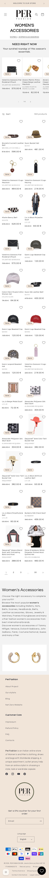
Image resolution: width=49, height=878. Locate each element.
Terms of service (18, 871)
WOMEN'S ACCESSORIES (28, 37)
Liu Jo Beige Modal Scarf (12, 401)
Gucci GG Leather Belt (34, 292)
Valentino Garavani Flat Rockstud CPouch (12, 81)
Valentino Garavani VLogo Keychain (12, 181)
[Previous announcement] (5, 4)
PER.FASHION (15, 863)
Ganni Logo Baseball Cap (35, 255)
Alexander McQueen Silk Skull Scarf (35, 403)
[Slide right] (30, 102)
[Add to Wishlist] (18, 60)
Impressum (10, 722)
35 (35, 572)
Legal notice (35, 875)
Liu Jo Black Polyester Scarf (34, 219)
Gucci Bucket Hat (32, 143)
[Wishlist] (42, 871)
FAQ (7, 734)
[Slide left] (19, 102)
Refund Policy (12, 728)
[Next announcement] (44, 4)
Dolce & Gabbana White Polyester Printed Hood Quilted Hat (35, 552)
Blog (7, 699)
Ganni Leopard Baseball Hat (12, 365)
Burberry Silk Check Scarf (35, 513)
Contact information (19, 875)
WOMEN (13, 37)
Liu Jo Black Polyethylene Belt (12, 514)
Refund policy (25, 866)
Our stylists (10, 693)
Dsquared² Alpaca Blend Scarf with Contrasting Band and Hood (12, 552)
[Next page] (43, 573)
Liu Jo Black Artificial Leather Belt (33, 477)
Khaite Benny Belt (9, 217)
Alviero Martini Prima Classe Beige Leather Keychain (31, 82)
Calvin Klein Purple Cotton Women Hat (13, 293)
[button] (5, 15)
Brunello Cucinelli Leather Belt (13, 144)
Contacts (9, 740)
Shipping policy (33, 871)
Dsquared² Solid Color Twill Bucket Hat (36, 440)
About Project (11, 687)
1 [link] (6, 573)
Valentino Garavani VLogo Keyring (35, 181)
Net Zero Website (13, 705)
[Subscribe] (40, 821)
